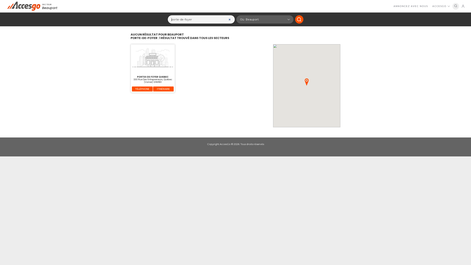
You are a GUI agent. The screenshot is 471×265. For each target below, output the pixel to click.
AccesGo (439, 6)
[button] (264, 19)
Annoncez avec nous (411, 6)
